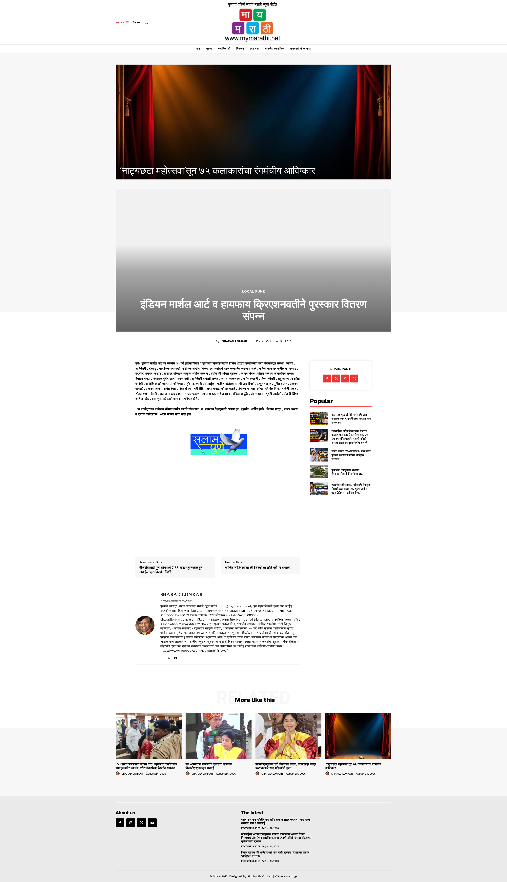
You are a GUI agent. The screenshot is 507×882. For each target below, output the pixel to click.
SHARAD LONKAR (234, 341)
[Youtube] (175, 657)
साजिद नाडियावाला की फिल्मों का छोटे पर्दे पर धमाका (257, 567)
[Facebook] (161, 657)
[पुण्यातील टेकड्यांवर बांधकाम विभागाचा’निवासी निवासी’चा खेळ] (319, 471)
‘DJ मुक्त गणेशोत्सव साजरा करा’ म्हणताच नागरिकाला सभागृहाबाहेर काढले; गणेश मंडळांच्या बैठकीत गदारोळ (146, 766)
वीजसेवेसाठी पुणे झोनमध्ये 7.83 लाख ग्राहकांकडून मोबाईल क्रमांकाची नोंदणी (170, 569)
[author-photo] (118, 773)
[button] (141, 22)
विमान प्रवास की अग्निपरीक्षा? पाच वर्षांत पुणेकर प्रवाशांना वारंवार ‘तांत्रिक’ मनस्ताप (351, 455)
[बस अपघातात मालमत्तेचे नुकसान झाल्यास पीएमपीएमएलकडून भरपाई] (219, 736)
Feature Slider (250, 828)
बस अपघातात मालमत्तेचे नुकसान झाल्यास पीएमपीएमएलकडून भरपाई (209, 766)
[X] (168, 657)
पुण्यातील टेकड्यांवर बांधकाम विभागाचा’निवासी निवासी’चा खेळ (347, 472)
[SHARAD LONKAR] (144, 625)
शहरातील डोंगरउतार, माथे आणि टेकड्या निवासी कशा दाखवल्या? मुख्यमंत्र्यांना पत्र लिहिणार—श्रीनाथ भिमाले (351, 488)
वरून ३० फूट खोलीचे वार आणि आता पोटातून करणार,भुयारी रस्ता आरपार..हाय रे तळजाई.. (351, 418)
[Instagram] (130, 822)
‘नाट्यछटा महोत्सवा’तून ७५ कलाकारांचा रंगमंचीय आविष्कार (353, 766)
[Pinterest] (345, 378)
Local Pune (253, 291)
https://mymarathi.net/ (176, 600)
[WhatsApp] (354, 378)
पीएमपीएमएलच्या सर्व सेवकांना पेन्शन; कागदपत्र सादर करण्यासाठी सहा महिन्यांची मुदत (285, 766)
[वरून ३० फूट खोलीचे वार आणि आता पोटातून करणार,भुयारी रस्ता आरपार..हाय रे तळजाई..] (319, 418)
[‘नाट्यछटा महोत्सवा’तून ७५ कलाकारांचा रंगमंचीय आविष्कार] (358, 736)
